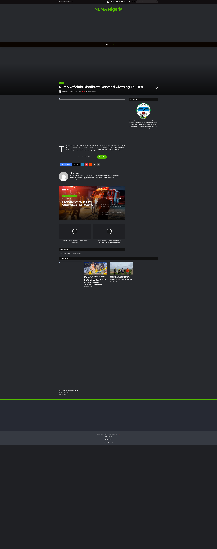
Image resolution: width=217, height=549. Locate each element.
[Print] (98, 164)
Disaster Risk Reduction (69, 196)
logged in (68, 253)
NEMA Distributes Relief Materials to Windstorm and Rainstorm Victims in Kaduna (79, 203)
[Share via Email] (94, 164)
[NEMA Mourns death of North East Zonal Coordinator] (70, 325)
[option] (92, 203)
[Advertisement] (108, 26)
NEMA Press (65, 91)
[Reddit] (90, 164)
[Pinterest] (86, 164)
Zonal (61, 83)
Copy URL (102, 157)
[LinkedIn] (82, 164)
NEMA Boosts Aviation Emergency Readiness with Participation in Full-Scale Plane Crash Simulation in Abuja (121, 277)
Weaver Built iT (108, 439)
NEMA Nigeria (108, 436)
